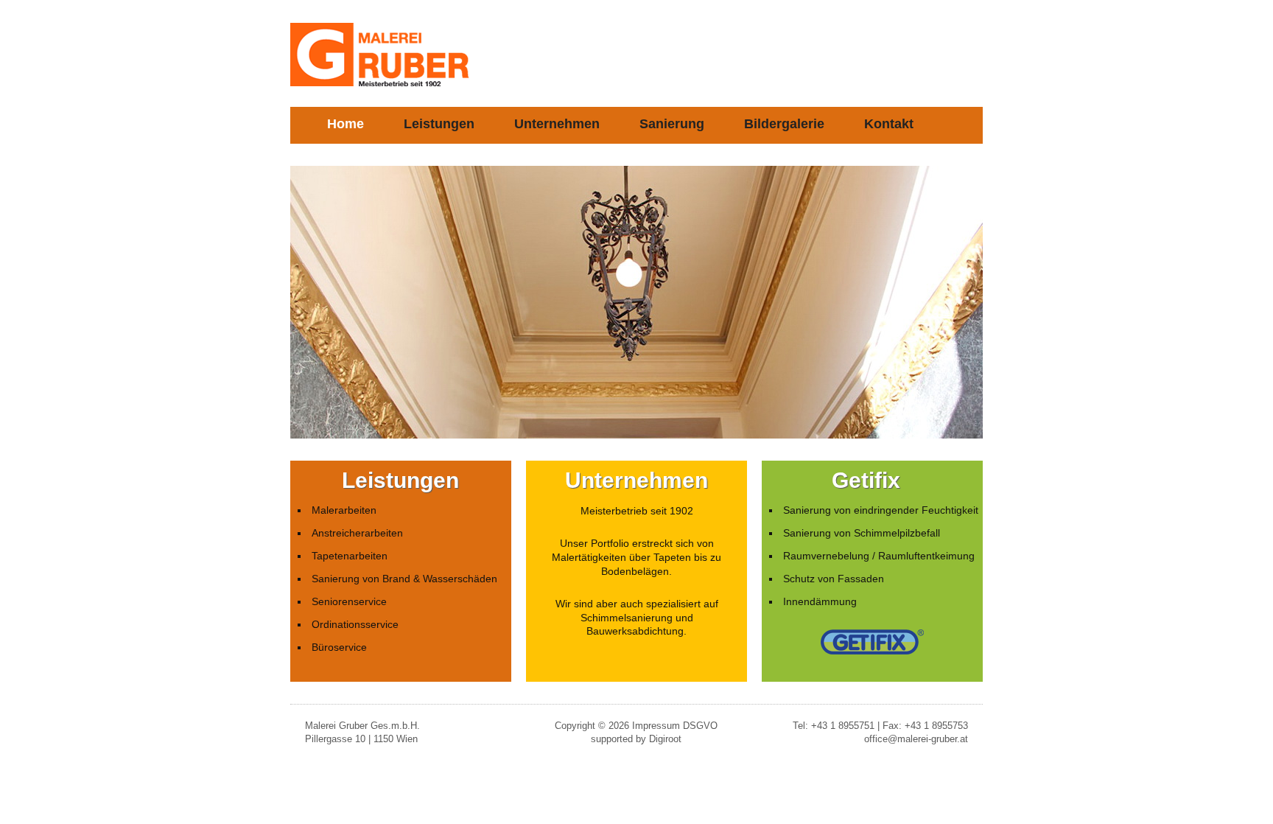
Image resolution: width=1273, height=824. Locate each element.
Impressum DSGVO (675, 725)
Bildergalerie (784, 123)
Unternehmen (557, 123)
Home (345, 123)
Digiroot (665, 738)
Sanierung (671, 123)
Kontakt (888, 123)
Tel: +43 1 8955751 (833, 725)
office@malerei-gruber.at (916, 738)
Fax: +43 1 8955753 (925, 725)
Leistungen (439, 123)
